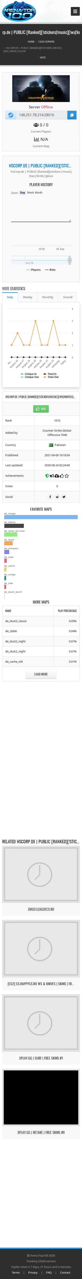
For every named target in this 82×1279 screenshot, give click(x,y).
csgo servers (46, 41)
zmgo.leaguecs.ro (41, 909)
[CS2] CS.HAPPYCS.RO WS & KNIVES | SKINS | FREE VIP (41, 984)
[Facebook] (50, 497)
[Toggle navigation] (75, 11)
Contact (65, 1272)
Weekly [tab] (27, 297)
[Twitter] (64, 497)
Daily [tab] (10, 297)
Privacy (33, 1272)
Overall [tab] (67, 297)
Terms (16, 1272)
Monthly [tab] (47, 297)
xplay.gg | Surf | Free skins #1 (41, 1058)
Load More (41, 674)
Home (31, 41)
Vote (43, 57)
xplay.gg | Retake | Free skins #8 (41, 1132)
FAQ (49, 1272)
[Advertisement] (41, 713)
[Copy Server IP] (72, 115)
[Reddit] (57, 497)
